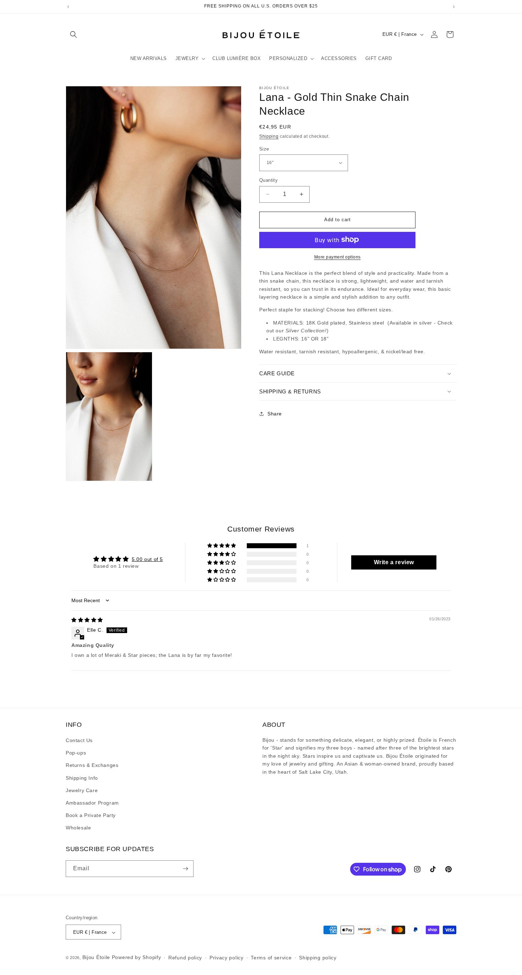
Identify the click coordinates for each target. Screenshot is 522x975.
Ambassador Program (92, 803)
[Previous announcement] (68, 6)
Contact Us (79, 740)
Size (264, 148)
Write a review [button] (394, 562)
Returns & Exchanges (92, 765)
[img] (87, 620)
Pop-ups (76, 753)
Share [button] (274, 413)
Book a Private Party (91, 815)
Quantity (268, 180)
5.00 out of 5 (147, 559)
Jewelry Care (82, 790)
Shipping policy (318, 957)
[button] (73, 34)
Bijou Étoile (97, 957)
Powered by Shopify (136, 957)
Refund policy (185, 957)
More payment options (337, 256)
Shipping (269, 136)
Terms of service (271, 957)
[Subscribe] (185, 868)
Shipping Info (82, 778)
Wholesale (78, 828)
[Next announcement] (454, 6)
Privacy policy (227, 957)
